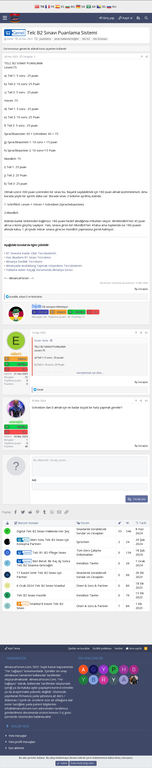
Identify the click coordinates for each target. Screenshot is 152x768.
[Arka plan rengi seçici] (138, 18)
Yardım (118, 648)
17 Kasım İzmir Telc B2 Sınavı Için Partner (39, 575)
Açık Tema (13, 648)
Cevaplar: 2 (29, 56)
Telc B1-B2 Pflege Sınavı (44, 552)
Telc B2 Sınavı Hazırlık (31, 595)
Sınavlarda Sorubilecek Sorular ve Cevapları (91, 531)
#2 (146, 332)
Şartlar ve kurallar (79, 648)
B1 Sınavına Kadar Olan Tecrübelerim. (31, 253)
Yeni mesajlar (18, 736)
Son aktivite (16, 748)
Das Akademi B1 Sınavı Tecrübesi (28, 257)
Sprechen (82, 542)
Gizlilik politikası (102, 648)
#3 (146, 400)
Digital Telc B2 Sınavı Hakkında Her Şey (43, 531)
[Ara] (146, 18)
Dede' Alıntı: (41, 340)
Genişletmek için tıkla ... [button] (90, 373)
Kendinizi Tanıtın (87, 563)
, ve (26, 296)
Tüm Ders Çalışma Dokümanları (88, 552)
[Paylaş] (146, 57)
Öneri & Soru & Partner (92, 585)
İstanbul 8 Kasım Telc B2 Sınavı (40, 606)
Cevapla (143, 289)
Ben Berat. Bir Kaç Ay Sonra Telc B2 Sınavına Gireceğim (43, 563)
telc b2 (86, 39)
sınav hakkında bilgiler (66, 39)
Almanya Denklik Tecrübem (24, 261)
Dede (10, 39)
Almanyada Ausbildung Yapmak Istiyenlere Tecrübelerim (44, 266)
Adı (34, 480)
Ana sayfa (135, 648)
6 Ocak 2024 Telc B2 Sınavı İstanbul (41, 585)
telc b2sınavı (100, 39)
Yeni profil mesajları (22, 742)
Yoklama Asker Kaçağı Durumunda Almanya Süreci (39, 270)
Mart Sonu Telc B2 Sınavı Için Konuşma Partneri (43, 542)
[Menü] (5, 18)
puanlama (45, 39)
